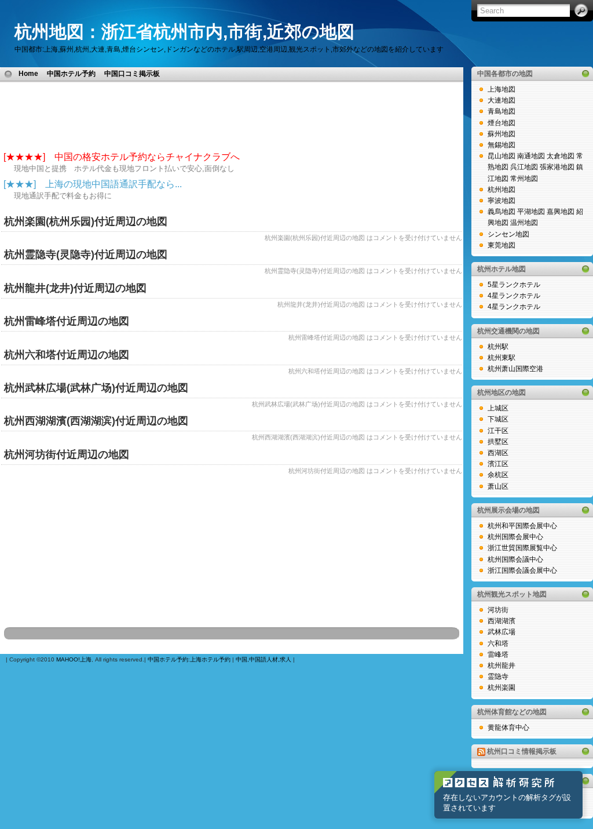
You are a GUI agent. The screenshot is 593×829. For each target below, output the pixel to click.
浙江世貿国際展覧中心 (522, 548)
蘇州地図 (501, 134)
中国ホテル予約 (71, 74)
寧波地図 (501, 201)
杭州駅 (498, 347)
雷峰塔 (498, 654)
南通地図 (531, 156)
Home (28, 74)
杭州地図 (501, 190)
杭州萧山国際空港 (515, 369)
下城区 (498, 419)
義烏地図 (501, 212)
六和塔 (498, 643)
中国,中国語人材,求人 (263, 659)
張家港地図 (557, 167)
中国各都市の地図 (505, 74)
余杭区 (498, 475)
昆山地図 (501, 156)
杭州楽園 (501, 687)
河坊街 (498, 610)
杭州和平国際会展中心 (522, 526)
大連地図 (501, 100)
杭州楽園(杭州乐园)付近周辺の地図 (85, 221)
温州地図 (524, 223)
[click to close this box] (585, 73)
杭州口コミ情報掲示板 (522, 751)
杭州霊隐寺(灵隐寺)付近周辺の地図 (85, 254)
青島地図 (501, 111)
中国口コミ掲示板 (132, 74)
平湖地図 (531, 212)
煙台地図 (501, 123)
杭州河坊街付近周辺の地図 (66, 454)
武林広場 (501, 632)
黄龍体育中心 (508, 727)
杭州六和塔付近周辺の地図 (66, 355)
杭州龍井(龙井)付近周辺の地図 (75, 288)
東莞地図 (501, 245)
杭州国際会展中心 (515, 537)
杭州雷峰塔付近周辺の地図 (66, 321)
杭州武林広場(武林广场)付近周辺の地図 (96, 388)
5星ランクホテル (514, 285)
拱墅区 (498, 442)
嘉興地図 (560, 212)
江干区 (498, 431)
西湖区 (498, 453)
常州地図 (524, 178)
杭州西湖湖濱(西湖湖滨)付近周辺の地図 (96, 421)
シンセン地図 (508, 234)
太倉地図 (560, 156)
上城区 (498, 408)
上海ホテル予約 (210, 659)
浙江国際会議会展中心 (522, 570)
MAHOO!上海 (73, 659)
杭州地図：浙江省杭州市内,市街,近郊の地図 (184, 31)
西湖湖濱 (501, 621)
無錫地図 (501, 145)
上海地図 (501, 89)
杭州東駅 (501, 358)
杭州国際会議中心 (515, 559)
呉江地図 (524, 167)
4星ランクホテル (514, 296)
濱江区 (498, 464)
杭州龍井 (501, 665)
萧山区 (498, 486)
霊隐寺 (498, 676)
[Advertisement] (299, 73)
